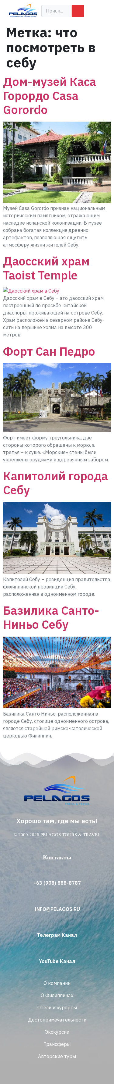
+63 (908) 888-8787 (57, 883)
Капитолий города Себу (55, 483)
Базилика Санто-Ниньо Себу (51, 617)
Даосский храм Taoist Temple (46, 268)
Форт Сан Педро (49, 351)
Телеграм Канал (57, 935)
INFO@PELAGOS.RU (57, 909)
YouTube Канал (57, 961)
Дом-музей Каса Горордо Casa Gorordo (49, 95)
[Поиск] (78, 11)
